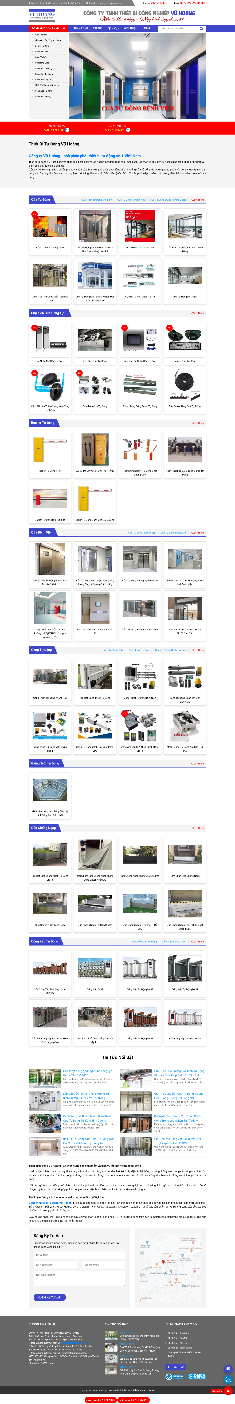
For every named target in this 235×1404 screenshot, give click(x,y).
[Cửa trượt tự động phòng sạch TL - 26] (95, 608)
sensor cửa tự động (185, 361)
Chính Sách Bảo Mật (178, 1338)
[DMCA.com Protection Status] (197, 1376)
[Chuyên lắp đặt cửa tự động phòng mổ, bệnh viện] (185, 559)
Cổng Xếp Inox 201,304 (174, 941)
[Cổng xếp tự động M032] (140, 968)
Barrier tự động (42, 46)
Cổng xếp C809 (95, 989)
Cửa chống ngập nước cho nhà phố (140, 875)
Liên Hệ (145, 28)
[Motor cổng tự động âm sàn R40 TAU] (185, 726)
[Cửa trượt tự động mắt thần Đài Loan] (50, 275)
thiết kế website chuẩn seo (143, 1390)
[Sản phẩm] (228, 1390)
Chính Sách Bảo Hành (178, 1333)
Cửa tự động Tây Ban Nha (131, 199)
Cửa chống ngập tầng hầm (50, 925)
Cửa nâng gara (42, 63)
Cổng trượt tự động (139, 650)
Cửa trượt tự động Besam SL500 (140, 629)
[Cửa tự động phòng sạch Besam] (140, 559)
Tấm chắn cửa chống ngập (185, 875)
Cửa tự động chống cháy (50, 247)
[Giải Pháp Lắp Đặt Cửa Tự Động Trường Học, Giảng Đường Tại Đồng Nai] (136, 1100)
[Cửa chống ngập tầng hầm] (50, 903)
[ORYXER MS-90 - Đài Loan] (140, 226)
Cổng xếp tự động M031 (185, 989)
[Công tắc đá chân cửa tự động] (140, 339)
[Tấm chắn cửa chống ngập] (185, 854)
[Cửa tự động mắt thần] (185, 275)
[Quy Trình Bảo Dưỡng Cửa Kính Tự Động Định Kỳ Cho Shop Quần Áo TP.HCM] (136, 1078)
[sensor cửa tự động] (185, 340)
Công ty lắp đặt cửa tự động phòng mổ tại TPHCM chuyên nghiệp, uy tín (50, 633)
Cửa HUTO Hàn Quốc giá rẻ (140, 296)
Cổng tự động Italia (113, 650)
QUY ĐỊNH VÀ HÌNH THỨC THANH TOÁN (184, 1354)
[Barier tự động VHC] (50, 449)
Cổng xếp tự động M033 (140, 1038)
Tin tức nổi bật (117, 1057)
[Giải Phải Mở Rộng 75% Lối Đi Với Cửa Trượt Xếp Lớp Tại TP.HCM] (136, 1146)
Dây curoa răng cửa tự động (185, 406)
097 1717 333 (55, 130)
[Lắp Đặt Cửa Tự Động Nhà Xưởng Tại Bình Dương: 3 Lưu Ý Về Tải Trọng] (45, 1100)
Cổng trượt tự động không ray (50, 697)
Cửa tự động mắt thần (185, 296)
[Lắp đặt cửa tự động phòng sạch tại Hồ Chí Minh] (50, 559)
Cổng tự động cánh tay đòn (170, 650)
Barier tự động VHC (50, 470)
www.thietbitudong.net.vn (74, 1343)
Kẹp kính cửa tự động (95, 361)
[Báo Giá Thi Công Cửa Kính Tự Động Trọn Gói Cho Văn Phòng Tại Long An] (45, 1146)
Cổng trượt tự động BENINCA (140, 697)
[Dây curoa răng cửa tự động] (185, 385)
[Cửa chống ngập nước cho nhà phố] (140, 854)
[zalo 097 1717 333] (67, 130)
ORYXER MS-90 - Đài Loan (140, 247)
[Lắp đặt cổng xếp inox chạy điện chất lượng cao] (50, 1017)
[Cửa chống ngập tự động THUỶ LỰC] (140, 903)
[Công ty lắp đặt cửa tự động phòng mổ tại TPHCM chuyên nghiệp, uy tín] (50, 608)
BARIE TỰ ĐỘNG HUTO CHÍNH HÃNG (95, 470)
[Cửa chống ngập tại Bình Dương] (95, 903)
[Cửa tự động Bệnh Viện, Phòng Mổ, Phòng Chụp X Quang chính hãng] (95, 559)
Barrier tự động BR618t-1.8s (50, 519)
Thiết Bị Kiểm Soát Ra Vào (47, 85)
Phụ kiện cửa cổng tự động (48, 40)
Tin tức (98, 28)
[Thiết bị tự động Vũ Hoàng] (42, 15)
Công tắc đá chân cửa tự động (140, 361)
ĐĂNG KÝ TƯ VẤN (49, 1297)
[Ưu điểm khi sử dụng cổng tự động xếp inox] (95, 1017)
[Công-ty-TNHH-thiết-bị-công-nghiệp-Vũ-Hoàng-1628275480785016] (168, 1367)
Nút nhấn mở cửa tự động (50, 361)
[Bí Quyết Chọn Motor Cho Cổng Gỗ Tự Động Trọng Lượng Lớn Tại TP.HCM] (136, 1123)
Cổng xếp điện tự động (144, 941)
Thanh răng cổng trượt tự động (140, 406)
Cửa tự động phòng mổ (173, 532)
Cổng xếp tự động (43, 91)
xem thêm (198, 199)
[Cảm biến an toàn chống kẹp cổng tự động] (50, 385)
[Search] (201, 29)
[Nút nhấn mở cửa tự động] (50, 339)
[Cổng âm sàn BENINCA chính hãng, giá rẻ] (140, 726)
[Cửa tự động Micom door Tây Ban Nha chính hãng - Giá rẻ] (95, 226)
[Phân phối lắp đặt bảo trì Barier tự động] (185, 449)
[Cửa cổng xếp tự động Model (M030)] (50, 968)
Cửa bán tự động (43, 96)
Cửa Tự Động (41, 35)
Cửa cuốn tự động (43, 68)
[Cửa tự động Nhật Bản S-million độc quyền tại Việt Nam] (95, 275)
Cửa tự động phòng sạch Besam (140, 580)
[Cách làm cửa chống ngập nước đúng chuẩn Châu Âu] (95, 855)
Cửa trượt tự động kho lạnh (96, 199)
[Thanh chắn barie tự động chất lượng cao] (140, 449)
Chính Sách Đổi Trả (177, 1343)
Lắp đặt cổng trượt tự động (95, 697)
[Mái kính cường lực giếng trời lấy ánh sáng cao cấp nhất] (50, 790)
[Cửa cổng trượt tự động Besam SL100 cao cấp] (185, 608)
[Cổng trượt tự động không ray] (50, 676)
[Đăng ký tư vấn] (228, 1369)
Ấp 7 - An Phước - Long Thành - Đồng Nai (60, 3)
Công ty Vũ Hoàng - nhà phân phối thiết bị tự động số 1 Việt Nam (85, 156)
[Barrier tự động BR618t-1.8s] (50, 498)
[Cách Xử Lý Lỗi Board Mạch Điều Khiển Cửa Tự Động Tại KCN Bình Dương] (45, 1123)
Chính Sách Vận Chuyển (180, 1347)
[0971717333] (228, 1379)
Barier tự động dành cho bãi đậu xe (95, 519)
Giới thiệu (130, 28)
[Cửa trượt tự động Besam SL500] (140, 608)
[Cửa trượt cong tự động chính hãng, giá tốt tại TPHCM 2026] (45, 1078)
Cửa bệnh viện (41, 51)
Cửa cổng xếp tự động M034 (185, 1038)
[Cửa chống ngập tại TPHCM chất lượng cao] (185, 903)
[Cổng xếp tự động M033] (140, 1017)
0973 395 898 (116, 130)
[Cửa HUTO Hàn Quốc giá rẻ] (140, 275)
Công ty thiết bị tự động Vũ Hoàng (50, 1202)
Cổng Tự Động (41, 57)
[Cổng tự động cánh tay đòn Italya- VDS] (95, 726)
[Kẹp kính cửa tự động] (95, 340)
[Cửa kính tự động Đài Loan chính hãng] (185, 226)
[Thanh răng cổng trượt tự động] (140, 385)
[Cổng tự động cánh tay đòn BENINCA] (185, 676)
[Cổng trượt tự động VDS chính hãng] (50, 725)
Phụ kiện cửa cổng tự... (48, 313)
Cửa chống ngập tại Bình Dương (95, 925)
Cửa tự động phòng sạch (142, 532)
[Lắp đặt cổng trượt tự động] (95, 676)
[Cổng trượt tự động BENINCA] (140, 676)
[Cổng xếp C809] (95, 968)
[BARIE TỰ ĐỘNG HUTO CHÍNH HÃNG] (95, 449)
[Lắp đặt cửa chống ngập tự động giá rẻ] (50, 854)
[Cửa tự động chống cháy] (50, 226)
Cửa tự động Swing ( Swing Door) (168, 199)
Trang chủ (81, 28)
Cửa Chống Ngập (43, 79)
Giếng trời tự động (44, 74)
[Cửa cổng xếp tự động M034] (185, 1017)
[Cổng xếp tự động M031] (185, 968)
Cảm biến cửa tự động (95, 406)
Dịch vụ (113, 28)
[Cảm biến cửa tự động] (95, 385)
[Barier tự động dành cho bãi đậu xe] (95, 499)
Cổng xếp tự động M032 (140, 989)
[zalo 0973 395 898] (128, 130)
